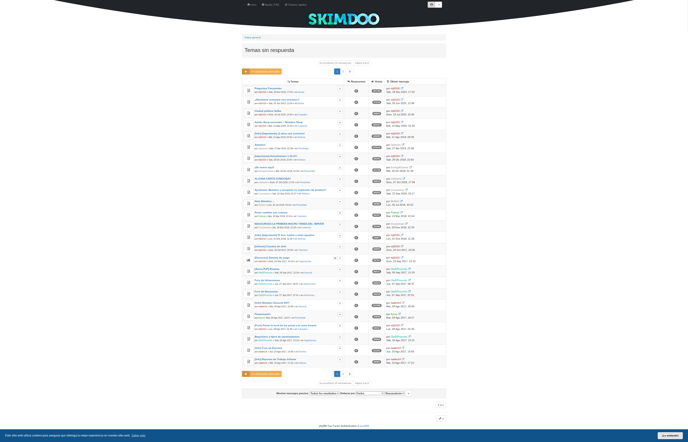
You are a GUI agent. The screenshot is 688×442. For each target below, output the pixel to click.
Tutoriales (302, 216)
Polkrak (262, 216)
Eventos (302, 351)
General (308, 272)
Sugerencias (305, 261)
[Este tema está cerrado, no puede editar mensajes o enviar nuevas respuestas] (248, 260)
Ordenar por (348, 393)
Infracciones (310, 284)
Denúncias (309, 295)
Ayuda (301, 92)
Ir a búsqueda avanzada (265, 71)
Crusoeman (264, 193)
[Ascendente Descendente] (395, 393)
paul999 (364, 425)
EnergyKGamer (265, 171)
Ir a (440, 404)
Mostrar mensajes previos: (293, 393)
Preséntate (303, 148)
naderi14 (262, 306)
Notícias (301, 137)
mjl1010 (262, 92)
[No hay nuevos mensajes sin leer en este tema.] (248, 91)
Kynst (261, 318)
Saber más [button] (138, 435)
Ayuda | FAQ (271, 4)
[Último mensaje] (340, 89)
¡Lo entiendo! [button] (670, 435)
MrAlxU (262, 205)
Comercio (302, 126)
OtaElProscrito (265, 272)
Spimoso (262, 148)
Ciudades (302, 114)
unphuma (263, 182)
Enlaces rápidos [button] (297, 4)
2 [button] (343, 71)
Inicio (253, 4)
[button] (350, 71)
